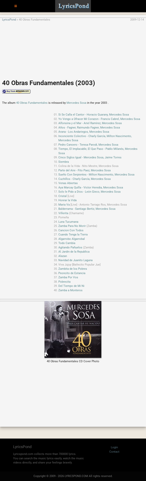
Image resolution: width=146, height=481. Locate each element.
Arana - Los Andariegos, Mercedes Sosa (83, 131)
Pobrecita (64, 281)
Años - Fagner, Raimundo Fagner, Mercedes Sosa (89, 127)
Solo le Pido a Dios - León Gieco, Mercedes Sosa (89, 191)
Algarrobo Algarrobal (71, 239)
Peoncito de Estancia (71, 273)
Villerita (63, 213)
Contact (114, 451)
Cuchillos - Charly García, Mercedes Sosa (84, 179)
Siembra (63, 162)
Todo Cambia (66, 243)
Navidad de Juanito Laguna (75, 260)
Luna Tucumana (68, 221)
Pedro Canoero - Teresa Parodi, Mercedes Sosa (88, 144)
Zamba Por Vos (68, 277)
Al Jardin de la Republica (74, 251)
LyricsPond (9, 19)
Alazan (62, 256)
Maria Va (64, 204)
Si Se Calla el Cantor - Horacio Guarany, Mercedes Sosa (93, 114)
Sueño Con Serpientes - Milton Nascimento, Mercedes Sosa (96, 174)
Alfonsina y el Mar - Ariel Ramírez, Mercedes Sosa (90, 123)
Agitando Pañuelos (70, 247)
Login (114, 447)
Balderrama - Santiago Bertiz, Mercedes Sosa (86, 209)
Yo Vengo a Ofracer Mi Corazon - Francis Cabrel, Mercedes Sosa (99, 119)
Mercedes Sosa (76, 102)
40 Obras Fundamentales (32, 102)
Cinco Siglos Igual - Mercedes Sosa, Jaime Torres (89, 157)
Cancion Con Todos (70, 230)
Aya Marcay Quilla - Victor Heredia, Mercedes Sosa (90, 187)
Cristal (62, 196)
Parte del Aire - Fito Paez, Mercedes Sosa (84, 170)
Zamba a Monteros (70, 290)
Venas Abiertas (68, 183)
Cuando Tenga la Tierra (73, 234)
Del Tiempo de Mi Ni (71, 286)
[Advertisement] (73, 48)
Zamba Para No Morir (72, 226)
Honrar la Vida (67, 200)
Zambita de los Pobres (72, 268)
